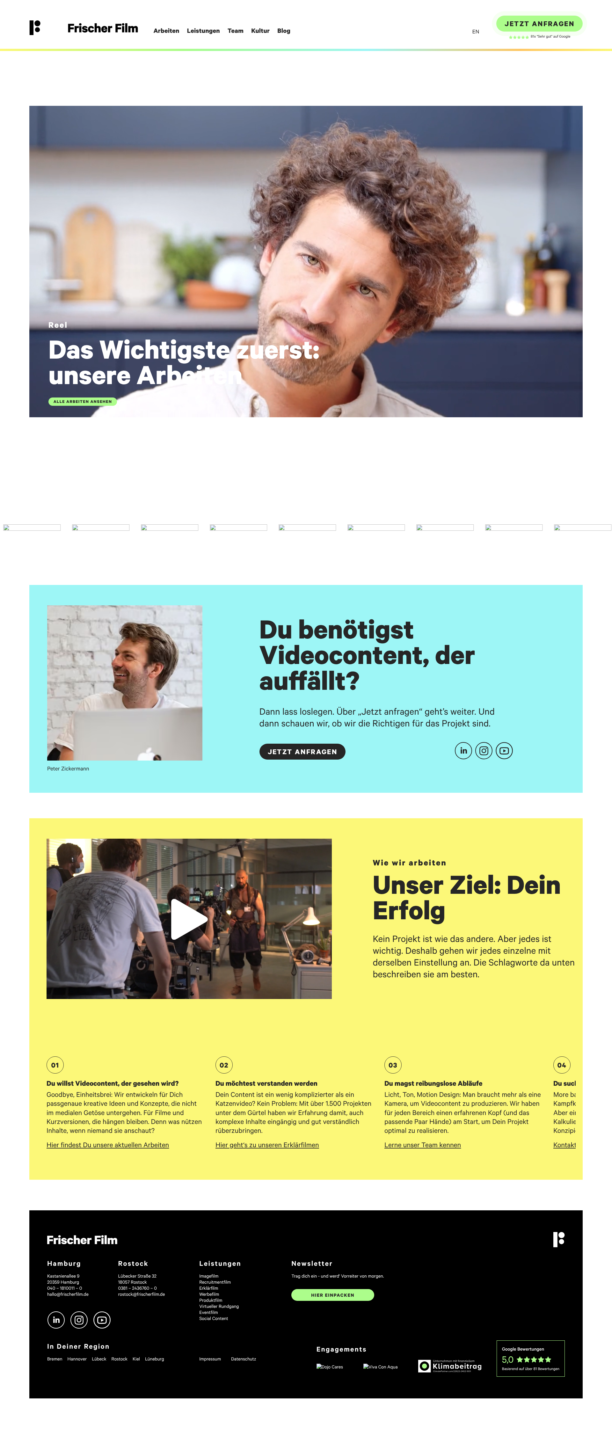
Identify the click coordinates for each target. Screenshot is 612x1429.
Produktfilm (210, 1300)
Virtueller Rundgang (219, 1306)
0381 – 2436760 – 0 (137, 1288)
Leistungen (203, 31)
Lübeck (99, 1359)
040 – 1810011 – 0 (64, 1288)
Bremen (54, 1359)
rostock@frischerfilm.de (141, 1294)
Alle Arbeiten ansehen (83, 401)
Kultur (260, 31)
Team (236, 31)
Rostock (119, 1359)
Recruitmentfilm (215, 1282)
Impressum (210, 1359)
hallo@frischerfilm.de (68, 1294)
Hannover (77, 1359)
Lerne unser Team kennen (422, 1144)
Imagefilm (208, 1276)
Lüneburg (154, 1359)
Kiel (136, 1359)
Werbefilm (209, 1294)
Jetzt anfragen (539, 23)
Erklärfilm (208, 1288)
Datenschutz (243, 1359)
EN (475, 31)
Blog (283, 31)
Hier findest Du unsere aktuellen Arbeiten (108, 1144)
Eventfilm (208, 1312)
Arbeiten (166, 31)
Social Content (213, 1318)
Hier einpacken (332, 1295)
